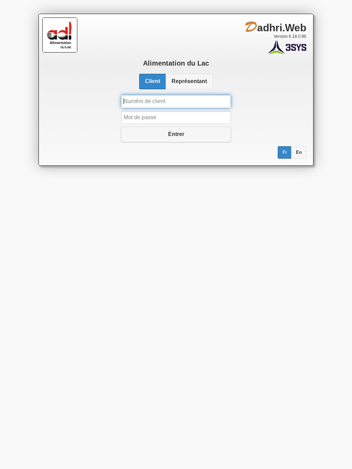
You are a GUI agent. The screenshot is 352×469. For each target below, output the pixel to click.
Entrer (176, 134)
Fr (285, 152)
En (299, 152)
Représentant (189, 81)
